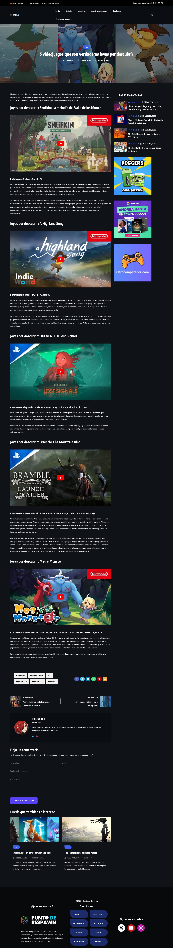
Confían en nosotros (63, 19)
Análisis (81, 11)
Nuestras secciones (99, 11)
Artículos (98, 914)
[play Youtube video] (60, 143)
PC (49, 676)
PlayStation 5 (37, 682)
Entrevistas (79, 923)
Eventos (98, 923)
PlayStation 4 (21, 682)
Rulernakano (67, 60)
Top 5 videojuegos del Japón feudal (80, 852)
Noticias (69, 11)
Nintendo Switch (36, 676)
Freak (79, 932)
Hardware (79, 942)
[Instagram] (37, 736)
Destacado (20, 676)
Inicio (57, 11)
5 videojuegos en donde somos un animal (32, 852)
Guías (98, 932)
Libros (98, 942)
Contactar (117, 11)
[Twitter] (34, 736)
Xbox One (52, 682)
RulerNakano (21, 858)
